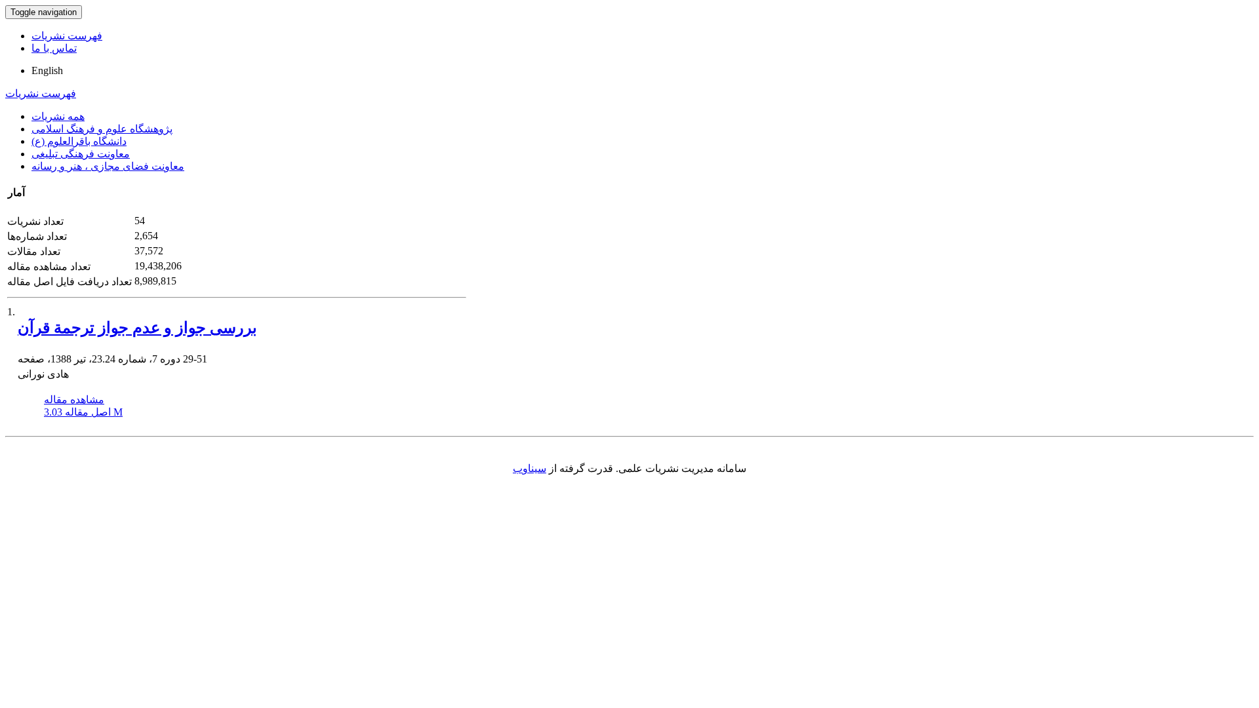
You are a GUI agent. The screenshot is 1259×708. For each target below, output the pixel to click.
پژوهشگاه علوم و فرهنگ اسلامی (101, 128)
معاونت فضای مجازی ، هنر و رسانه (107, 166)
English (47, 70)
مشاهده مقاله (74, 399)
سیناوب (529, 468)
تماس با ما (54, 48)
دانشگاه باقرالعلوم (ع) (79, 141)
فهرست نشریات (66, 35)
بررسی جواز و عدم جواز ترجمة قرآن (137, 327)
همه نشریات (58, 116)
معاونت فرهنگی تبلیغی (80, 153)
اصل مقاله (83, 412)
